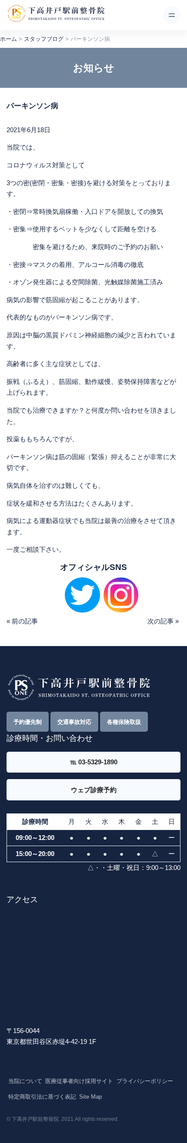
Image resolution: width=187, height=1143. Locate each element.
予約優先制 (27, 722)
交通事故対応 (74, 722)
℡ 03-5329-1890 (93, 762)
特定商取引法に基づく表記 (42, 1096)
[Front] (56, 15)
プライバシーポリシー (145, 1081)
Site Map (90, 1096)
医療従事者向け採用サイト (79, 1081)
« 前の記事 (22, 621)
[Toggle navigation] (171, 14)
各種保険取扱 (124, 722)
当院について (25, 1081)
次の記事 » (163, 621)
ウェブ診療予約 (94, 789)
